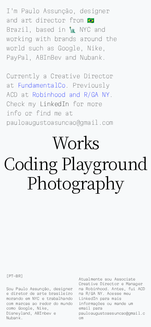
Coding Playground (75, 163)
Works (75, 143)
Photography (75, 182)
